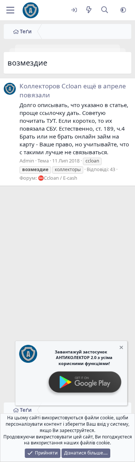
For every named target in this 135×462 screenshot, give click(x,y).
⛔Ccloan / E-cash (57, 177)
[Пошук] (105, 10)
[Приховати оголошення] (121, 348)
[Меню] (10, 10)
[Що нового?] (89, 10)
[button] (123, 10)
